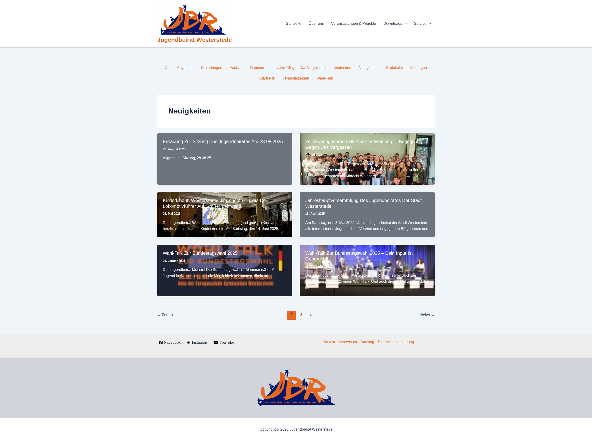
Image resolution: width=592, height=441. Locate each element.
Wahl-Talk (325, 78)
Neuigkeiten (369, 68)
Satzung (367, 342)
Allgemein (185, 68)
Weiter (427, 315)
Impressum (348, 342)
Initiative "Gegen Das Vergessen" (298, 68)
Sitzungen (418, 68)
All (167, 68)
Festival (236, 68)
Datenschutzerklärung (396, 342)
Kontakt (329, 342)
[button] (404, 23)
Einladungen (211, 68)
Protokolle (394, 68)
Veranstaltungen (295, 78)
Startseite (267, 78)
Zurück (165, 315)
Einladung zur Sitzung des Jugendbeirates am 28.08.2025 (223, 141)
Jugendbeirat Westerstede (194, 39)
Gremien (257, 68)
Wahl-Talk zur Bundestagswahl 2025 (200, 253)
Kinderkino (342, 68)
